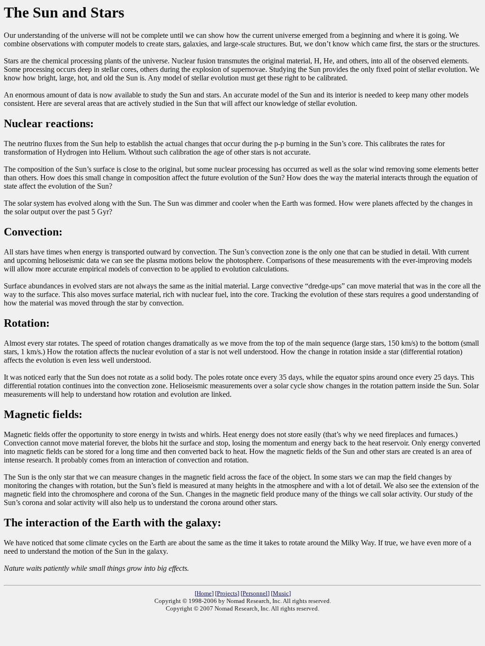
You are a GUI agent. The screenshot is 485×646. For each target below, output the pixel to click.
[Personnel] (255, 593)
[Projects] (227, 593)
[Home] (204, 593)
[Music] (281, 593)
